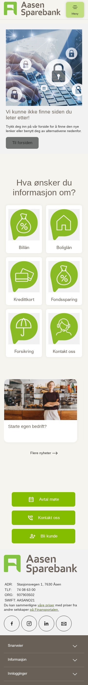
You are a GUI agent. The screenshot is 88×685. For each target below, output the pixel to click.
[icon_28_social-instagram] (29, 623)
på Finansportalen (44, 609)
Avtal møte (43, 499)
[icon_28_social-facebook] (12, 623)
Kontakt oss (43, 518)
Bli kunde (43, 536)
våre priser (46, 605)
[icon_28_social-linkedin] (46, 623)
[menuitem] (32, 9)
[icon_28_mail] (64, 623)
